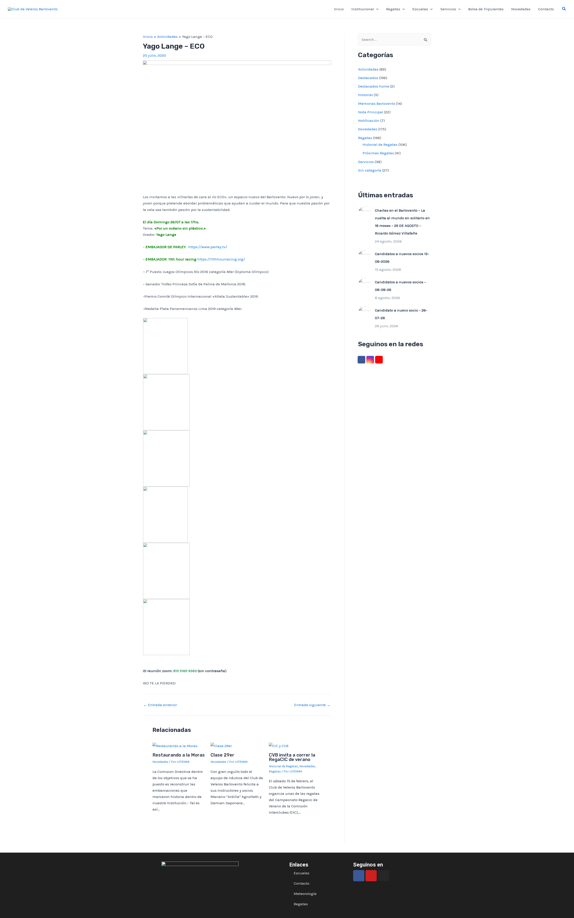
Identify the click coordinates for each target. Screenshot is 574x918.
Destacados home (373, 86)
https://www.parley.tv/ (207, 247)
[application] (376, 9)
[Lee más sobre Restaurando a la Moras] (175, 745)
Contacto (546, 9)
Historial (365, 94)
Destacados (368, 77)
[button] (564, 9)
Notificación (368, 120)
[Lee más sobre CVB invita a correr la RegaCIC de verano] (278, 745)
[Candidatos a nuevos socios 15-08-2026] (365, 256)
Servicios (448, 9)
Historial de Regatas (283, 766)
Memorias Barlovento (376, 103)
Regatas (393, 9)
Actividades (368, 69)
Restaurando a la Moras (178, 755)
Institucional (362, 9)
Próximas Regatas (378, 153)
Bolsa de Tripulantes (486, 9)
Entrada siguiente (312, 705)
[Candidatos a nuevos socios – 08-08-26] (365, 284)
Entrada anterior (160, 705)
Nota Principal (370, 112)
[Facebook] (361, 359)
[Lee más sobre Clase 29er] (221, 745)
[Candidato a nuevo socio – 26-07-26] (365, 312)
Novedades (521, 9)
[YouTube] (379, 359)
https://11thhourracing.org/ (221, 259)
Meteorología (305, 893)
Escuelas (420, 9)
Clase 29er (222, 755)
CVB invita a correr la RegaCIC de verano (292, 757)
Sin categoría (369, 170)
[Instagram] (370, 359)
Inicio (339, 9)
